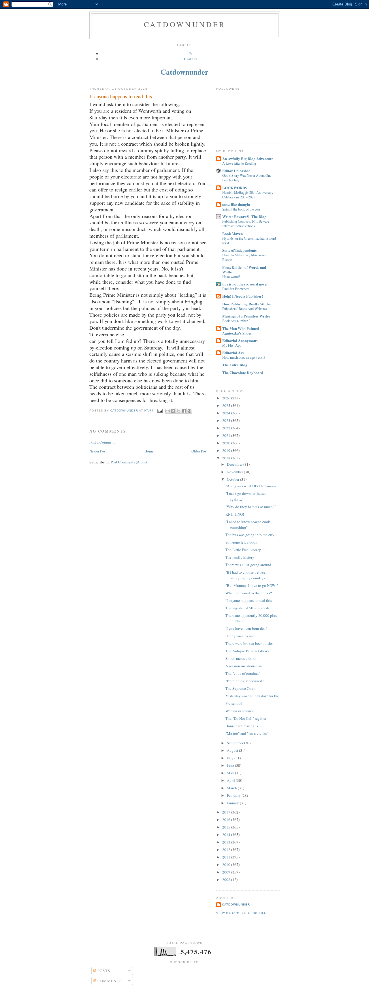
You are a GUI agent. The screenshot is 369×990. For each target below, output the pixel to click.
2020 (226, 443)
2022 (226, 428)
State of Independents (239, 250)
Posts (103, 970)
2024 (226, 413)
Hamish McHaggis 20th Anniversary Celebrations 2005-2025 (247, 194)
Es (190, 53)
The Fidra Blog (234, 364)
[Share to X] (178, 411)
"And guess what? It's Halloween (250, 486)
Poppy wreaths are (239, 635)
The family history (239, 557)
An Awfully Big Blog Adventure (247, 158)
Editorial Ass (233, 352)
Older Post (199, 451)
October (233, 479)
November (235, 471)
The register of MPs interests (247, 607)
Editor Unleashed (236, 170)
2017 (226, 812)
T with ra (190, 58)
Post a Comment (102, 442)
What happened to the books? (248, 592)
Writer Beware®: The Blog (244, 216)
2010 (226, 864)
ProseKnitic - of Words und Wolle (244, 269)
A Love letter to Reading (239, 163)
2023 (226, 420)
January (233, 802)
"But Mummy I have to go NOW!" (251, 585)
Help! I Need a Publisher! (242, 296)
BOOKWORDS (234, 187)
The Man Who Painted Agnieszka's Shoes (240, 331)
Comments (109, 980)
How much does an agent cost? (243, 357)
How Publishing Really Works (246, 304)
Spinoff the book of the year (241, 209)
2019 (226, 450)
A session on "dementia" (244, 665)
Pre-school (233, 703)
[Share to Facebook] (184, 411)
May (231, 772)
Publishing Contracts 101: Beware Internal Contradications (245, 223)
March (232, 787)
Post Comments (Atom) (129, 462)
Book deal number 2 (236, 320)
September (235, 742)
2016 (226, 819)
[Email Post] (160, 410)
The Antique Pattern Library (247, 650)
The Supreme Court (240, 688)
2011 (226, 857)
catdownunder (236, 904)
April (231, 780)
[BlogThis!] (173, 411)
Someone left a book (241, 542)
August (233, 750)
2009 (226, 872)
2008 (226, 879)
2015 (226, 827)
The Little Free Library (243, 549)
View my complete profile (241, 912)
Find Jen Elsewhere (235, 288)
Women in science (239, 710)
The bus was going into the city (249, 534)
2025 (226, 405)
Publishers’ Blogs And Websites (244, 308)
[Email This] (167, 411)
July (230, 757)
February (234, 795)
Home (149, 451)
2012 (226, 849)
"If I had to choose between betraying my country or (246, 575)
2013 (226, 842)
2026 (226, 398)
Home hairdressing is (241, 725)
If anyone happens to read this (248, 600)
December (235, 464)
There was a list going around (248, 564)
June (231, 765)
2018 (226, 458)
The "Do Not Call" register (245, 718)
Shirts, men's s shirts (240, 658)
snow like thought (236, 204)
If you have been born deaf (246, 628)
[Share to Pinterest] (189, 411)
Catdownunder (184, 24)
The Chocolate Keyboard (242, 372)
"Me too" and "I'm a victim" (246, 733)
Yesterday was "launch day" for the (252, 695)
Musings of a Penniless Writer (246, 316)
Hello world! (231, 276)
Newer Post (98, 451)
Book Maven (232, 233)
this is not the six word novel (245, 284)
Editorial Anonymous (239, 340)
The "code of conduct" (242, 673)
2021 (226, 435)
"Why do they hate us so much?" (250, 506)
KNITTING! (234, 514)
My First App (231, 345)
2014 (226, 834)
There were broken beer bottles (249, 643)
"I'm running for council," (245, 680)
